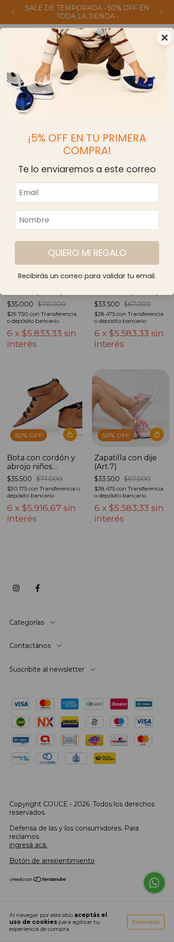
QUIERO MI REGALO (87, 253)
